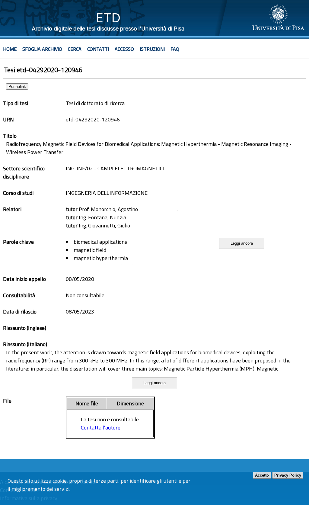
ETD (108, 17)
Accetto (262, 475)
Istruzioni (152, 49)
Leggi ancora (242, 243)
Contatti (98, 49)
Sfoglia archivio (42, 49)
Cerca (74, 49)
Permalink (17, 86)
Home (10, 49)
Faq (174, 49)
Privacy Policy (287, 475)
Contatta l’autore (100, 427)
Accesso (124, 49)
